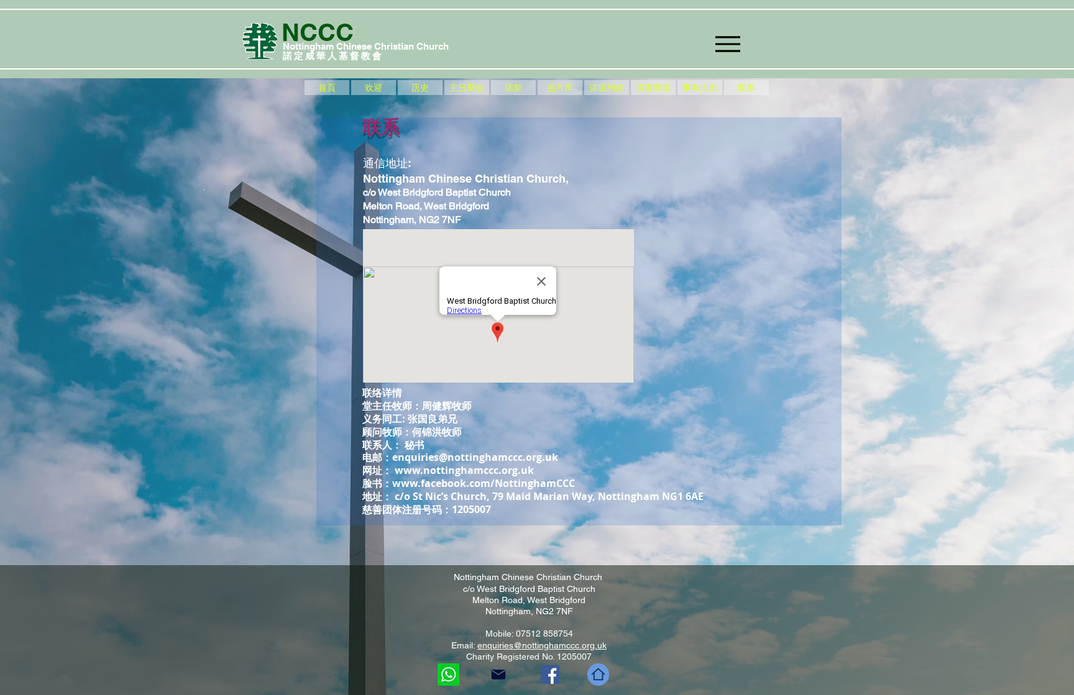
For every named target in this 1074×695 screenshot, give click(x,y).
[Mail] (498, 674)
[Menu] (727, 44)
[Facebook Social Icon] (550, 674)
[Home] (598, 674)
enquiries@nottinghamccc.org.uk (475, 457)
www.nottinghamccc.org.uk (464, 470)
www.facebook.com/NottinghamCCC (483, 483)
